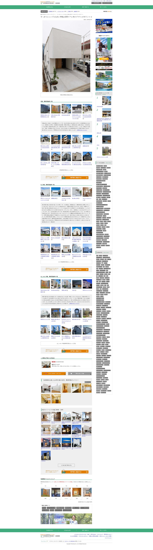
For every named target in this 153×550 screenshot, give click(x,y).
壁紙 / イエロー (105, 348)
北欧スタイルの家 (106, 210)
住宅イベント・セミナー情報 (105, 536)
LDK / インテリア (105, 340)
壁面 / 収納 (108, 311)
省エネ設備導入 (99, 219)
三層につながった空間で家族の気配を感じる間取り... (76, 239)
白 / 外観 (100, 255)
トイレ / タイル (99, 309)
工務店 (69, 11)
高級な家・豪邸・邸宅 (100, 173)
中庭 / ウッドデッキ (104, 320)
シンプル (108, 281)
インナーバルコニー (106, 333)
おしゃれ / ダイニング (100, 364)
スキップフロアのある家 (106, 191)
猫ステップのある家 (55, 237)
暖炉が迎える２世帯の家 (45, 434)
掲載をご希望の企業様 (93, 536)
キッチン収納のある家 (100, 208)
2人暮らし (108, 197)
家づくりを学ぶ (103, 7)
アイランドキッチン (100, 236)
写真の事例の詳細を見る (66, 95)
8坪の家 (101, 221)
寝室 (103, 266)
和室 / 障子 (109, 390)
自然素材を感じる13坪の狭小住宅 (86, 435)
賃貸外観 (98, 296)
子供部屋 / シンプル (99, 385)
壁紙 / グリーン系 (99, 348)
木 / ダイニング (106, 364)
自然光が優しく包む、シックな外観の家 (55, 164)
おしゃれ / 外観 (105, 255)
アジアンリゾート (99, 241)
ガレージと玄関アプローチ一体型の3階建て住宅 (56, 448)
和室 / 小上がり (103, 392)
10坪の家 (109, 221)
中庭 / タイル (98, 322)
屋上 (97, 281)
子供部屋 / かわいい (107, 385)
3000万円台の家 (99, 178)
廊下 (105, 285)
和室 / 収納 (98, 392)
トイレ (98, 270)
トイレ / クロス (108, 307)
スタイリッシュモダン (104, 283)
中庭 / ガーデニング (105, 322)
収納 (107, 270)
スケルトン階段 (99, 279)
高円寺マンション (86, 290)
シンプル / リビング (99, 357)
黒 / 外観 (102, 296)
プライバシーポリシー (83, 536)
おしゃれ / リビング (107, 357)
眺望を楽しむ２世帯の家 (56, 434)
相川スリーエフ (56, 364)
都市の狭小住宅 (75, 319)
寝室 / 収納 (98, 379)
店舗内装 (98, 294)
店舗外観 (106, 294)
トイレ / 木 (104, 309)
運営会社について (107, 534)
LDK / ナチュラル (99, 340)
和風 (100, 281)
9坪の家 (105, 221)
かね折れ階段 (102, 277)
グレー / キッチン (104, 372)
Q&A (104, 0)
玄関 (105, 259)
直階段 (98, 277)
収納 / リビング (99, 359)
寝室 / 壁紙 (102, 379)
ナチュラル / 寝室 (99, 381)
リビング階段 (107, 277)
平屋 (97, 199)
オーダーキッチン (106, 236)
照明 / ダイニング (99, 366)
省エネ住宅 (104, 217)
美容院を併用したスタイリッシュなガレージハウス (76, 117)
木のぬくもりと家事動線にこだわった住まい (45, 239)
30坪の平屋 (103, 245)
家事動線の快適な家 (100, 175)
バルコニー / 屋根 (106, 331)
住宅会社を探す (67, 7)
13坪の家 (102, 223)
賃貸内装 (102, 294)
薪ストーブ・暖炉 (99, 290)
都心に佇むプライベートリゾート (56, 422)
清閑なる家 (64, 290)
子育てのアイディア (100, 232)
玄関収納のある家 (107, 208)
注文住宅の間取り (99, 169)
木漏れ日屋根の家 (65, 434)
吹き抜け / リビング (104, 353)
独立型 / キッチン (99, 266)
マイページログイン (107, 2)
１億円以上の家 (99, 182)
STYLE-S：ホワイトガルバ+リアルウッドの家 (66, 321)
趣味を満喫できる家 (100, 186)
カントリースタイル (106, 241)
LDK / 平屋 (107, 342)
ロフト (107, 272)
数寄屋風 (102, 285)
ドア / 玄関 (109, 259)
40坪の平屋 (98, 245)
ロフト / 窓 (98, 320)
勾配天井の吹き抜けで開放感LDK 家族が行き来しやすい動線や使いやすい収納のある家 (104, 119)
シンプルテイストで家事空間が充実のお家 (87, 338)
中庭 (109, 272)
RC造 (100, 199)
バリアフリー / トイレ (105, 193)
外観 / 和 (98, 259)
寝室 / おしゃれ (105, 377)
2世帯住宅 (98, 167)
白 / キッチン (98, 372)
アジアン (98, 285)
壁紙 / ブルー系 (108, 346)
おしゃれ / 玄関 (99, 261)
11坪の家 (98, 223)
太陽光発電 (108, 217)
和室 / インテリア (103, 390)
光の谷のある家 (65, 115)
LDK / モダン (98, 342)
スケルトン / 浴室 (105, 305)
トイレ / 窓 (98, 307)
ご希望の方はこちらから (82, 130)
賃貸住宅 (104, 169)
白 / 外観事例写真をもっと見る (66, 262)
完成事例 (50, 11)
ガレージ (108, 279)
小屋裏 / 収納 (98, 318)
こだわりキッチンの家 (100, 171)
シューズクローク (99, 314)
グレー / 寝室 (98, 383)
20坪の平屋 (107, 245)
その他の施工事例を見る (66, 465)
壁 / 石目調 (98, 353)
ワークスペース (99, 243)
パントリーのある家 (100, 210)
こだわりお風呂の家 (107, 186)
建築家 (75, 11)
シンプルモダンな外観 (106, 257)
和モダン (104, 228)
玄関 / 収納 (104, 311)
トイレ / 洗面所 (99, 305)
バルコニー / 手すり (107, 329)
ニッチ (98, 292)
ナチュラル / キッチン (107, 370)
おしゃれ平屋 (99, 247)
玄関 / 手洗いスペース (100, 303)
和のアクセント (99, 228)
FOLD (73, 290)
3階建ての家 (98, 197)
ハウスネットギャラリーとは (97, 0)
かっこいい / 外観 (99, 257)
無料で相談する (85, 7)
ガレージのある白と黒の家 (76, 448)
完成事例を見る (49, 7)
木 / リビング (109, 355)
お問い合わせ (108, 0)
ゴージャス (98, 283)
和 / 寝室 (107, 379)
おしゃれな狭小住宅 (105, 219)
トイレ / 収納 (103, 307)
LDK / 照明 (103, 342)
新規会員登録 (96, 2)
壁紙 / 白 (106, 344)
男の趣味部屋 (105, 243)
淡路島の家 (85, 145)
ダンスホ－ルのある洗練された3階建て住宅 (76, 435)
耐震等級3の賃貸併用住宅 (45, 448)
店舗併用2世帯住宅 (85, 421)
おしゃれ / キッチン (99, 370)
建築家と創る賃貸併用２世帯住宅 (66, 422)
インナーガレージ (99, 230)
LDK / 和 (103, 344)
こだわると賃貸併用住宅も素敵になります (76, 422)
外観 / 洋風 (102, 259)
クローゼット (105, 314)
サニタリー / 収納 (107, 303)
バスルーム (101, 268)
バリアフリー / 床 (99, 195)
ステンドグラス (105, 290)
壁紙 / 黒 (98, 346)
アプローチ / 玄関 (105, 261)
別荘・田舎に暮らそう (107, 175)
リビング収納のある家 (100, 206)
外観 (97, 255)
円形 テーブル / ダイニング (101, 368)
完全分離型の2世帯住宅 (100, 234)
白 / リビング (104, 355)
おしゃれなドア (102, 292)
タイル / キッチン (99, 377)
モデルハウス (104, 197)
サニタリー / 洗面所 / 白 (100, 298)
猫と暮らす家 (75, 198)
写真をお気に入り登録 (80, 373)
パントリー (98, 316)
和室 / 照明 (98, 390)
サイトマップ (100, 534)
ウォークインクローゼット (101, 272)
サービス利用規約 (74, 536)
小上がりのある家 (99, 191)
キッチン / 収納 (99, 311)
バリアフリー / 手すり (106, 195)
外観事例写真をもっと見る (66, 170)
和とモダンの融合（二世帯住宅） (66, 448)
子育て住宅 (108, 167)
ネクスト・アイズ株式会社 (70, 541)
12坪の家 (106, 223)
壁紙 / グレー (102, 346)
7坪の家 (98, 221)
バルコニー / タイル (99, 329)
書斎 (107, 285)
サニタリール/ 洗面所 (107, 268)
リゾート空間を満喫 (107, 173)
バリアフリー (99, 193)
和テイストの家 (104, 199)
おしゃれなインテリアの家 (101, 212)
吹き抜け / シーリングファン (101, 335)
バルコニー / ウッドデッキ (100, 327)
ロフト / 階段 (109, 318)
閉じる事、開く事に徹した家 (45, 422)
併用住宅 (106, 171)
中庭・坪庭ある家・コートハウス (102, 184)
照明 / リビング (104, 359)
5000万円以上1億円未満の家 (101, 180)
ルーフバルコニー (99, 333)
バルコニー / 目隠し (99, 331)
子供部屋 (104, 230)
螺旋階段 (104, 279)
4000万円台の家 (105, 178)
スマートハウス (99, 217)
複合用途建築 (108, 292)
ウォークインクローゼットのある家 (102, 204)
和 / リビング (98, 355)
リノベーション (108, 537)
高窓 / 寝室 (103, 383)
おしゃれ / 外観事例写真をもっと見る (66, 343)
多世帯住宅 (106, 234)
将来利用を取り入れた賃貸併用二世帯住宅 (45, 256)
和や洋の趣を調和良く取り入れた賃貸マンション (87, 239)
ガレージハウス (103, 167)
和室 (97, 268)
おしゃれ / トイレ (102, 270)
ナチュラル (103, 281)
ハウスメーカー (60, 11)
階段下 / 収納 (104, 318)
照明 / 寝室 (104, 381)
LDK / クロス (98, 344)
